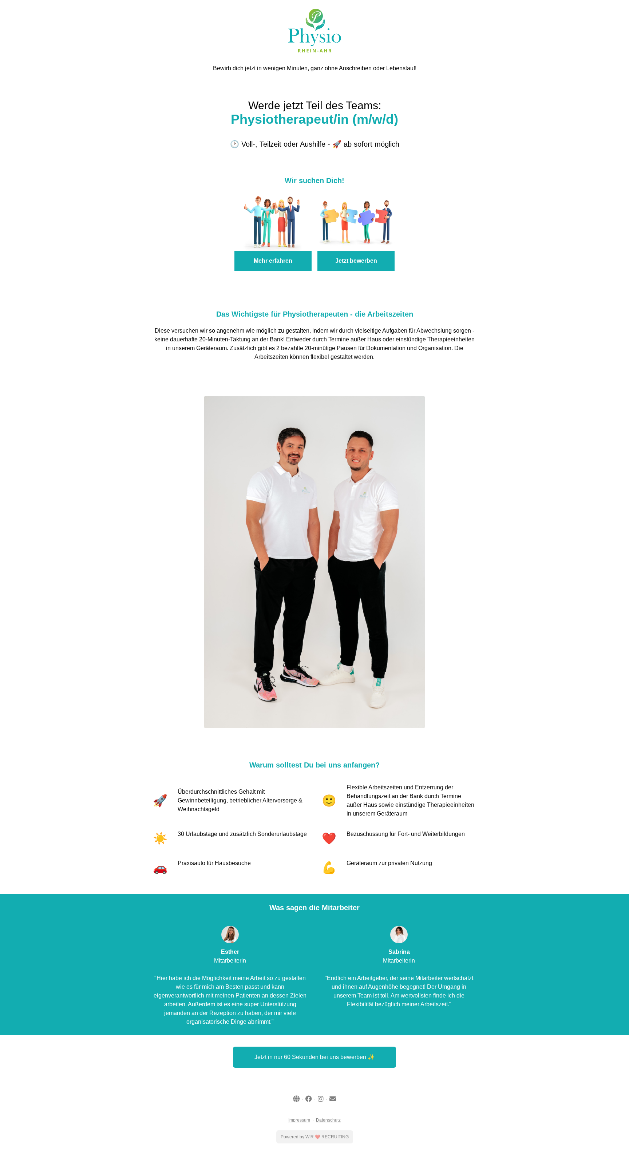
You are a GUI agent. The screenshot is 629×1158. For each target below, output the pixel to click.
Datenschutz (328, 1120)
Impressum (299, 1120)
